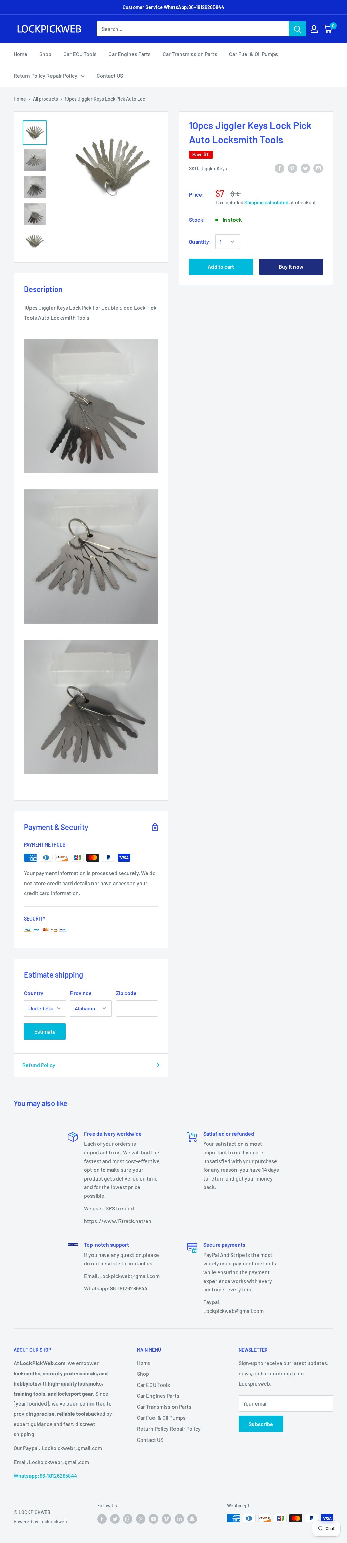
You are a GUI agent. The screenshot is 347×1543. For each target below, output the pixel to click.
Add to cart (221, 266)
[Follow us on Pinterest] (140, 1519)
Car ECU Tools (80, 54)
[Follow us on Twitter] (115, 1519)
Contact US (110, 75)
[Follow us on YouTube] (153, 1519)
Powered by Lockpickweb (40, 1521)
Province (81, 993)
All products (45, 99)
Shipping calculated (266, 202)
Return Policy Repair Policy (45, 75)
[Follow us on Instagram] (127, 1519)
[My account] (314, 29)
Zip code (126, 993)
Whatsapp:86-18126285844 (45, 1475)
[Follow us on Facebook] (102, 1519)
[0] (328, 29)
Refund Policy (38, 1065)
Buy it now (291, 266)
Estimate (45, 1031)
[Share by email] (318, 168)
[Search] (297, 28)
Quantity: (200, 241)
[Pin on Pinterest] (292, 168)
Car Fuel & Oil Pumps (253, 54)
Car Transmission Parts (190, 54)
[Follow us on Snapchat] (192, 1519)
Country (33, 993)
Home (20, 54)
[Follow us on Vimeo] (166, 1519)
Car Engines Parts (129, 54)
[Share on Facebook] (279, 168)
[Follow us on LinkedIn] (179, 1519)
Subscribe (261, 1423)
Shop (45, 54)
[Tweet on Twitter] (305, 168)
